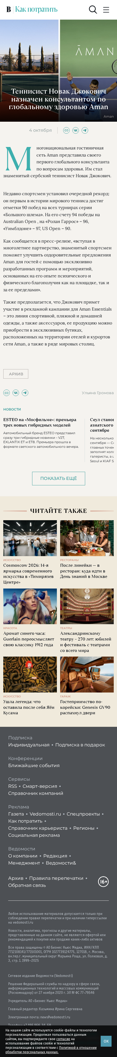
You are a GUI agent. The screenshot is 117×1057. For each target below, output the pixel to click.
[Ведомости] (9, 9)
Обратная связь (27, 885)
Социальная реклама (34, 835)
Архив (15, 878)
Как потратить (25, 821)
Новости (12, 409)
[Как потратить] (36, 9)
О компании (23, 856)
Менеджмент (24, 863)
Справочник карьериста (37, 828)
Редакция (55, 856)
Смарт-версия (40, 786)
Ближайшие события (34, 765)
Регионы (83, 828)
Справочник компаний (35, 793)
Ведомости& (61, 863)
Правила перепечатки (56, 878)
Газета (16, 814)
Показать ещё (58, 478)
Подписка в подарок (80, 744)
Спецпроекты (83, 814)
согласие (63, 1039)
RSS (12, 786)
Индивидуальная (29, 744)
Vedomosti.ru (45, 814)
